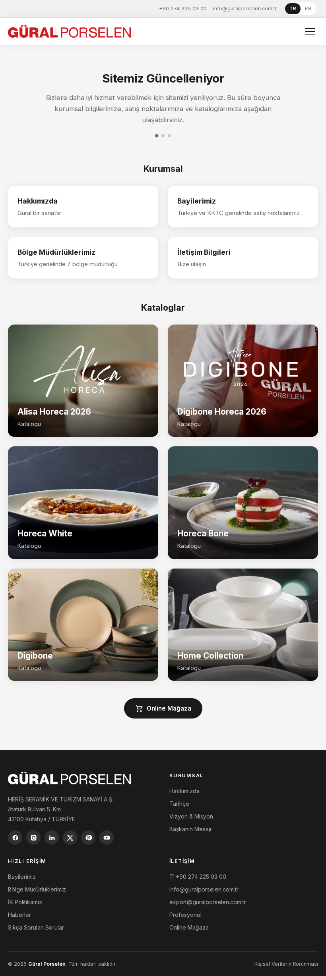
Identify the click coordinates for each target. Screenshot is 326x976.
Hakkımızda (184, 791)
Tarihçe (179, 803)
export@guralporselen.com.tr (207, 902)
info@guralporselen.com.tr (245, 9)
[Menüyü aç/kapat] (310, 31)
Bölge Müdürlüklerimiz (37, 889)
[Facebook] (15, 837)
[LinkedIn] (52, 837)
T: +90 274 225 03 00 (197, 876)
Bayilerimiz (22, 876)
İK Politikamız (25, 902)
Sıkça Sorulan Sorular (36, 927)
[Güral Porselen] (69, 31)
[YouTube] (106, 837)
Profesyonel (185, 914)
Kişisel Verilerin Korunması (286, 964)
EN (308, 9)
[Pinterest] (88, 837)
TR (292, 9)
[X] (70, 837)
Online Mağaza (169, 708)
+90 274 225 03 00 (183, 9)
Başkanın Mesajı (190, 829)
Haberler (19, 914)
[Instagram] (33, 837)
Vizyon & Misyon (191, 816)
